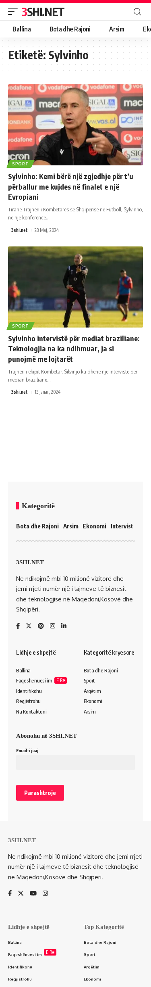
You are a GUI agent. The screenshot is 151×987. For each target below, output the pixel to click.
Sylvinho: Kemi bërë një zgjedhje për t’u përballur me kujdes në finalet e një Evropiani (70, 186)
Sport (20, 163)
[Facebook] (18, 626)
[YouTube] (33, 893)
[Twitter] (29, 626)
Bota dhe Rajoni (37, 526)
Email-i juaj (27, 750)
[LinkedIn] (63, 626)
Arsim (71, 526)
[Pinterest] (41, 626)
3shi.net (19, 230)
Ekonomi (94, 526)
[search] (137, 12)
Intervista (124, 526)
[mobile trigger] (15, 11)
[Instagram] (52, 626)
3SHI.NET (43, 11)
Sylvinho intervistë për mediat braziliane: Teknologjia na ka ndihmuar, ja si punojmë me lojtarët (74, 348)
